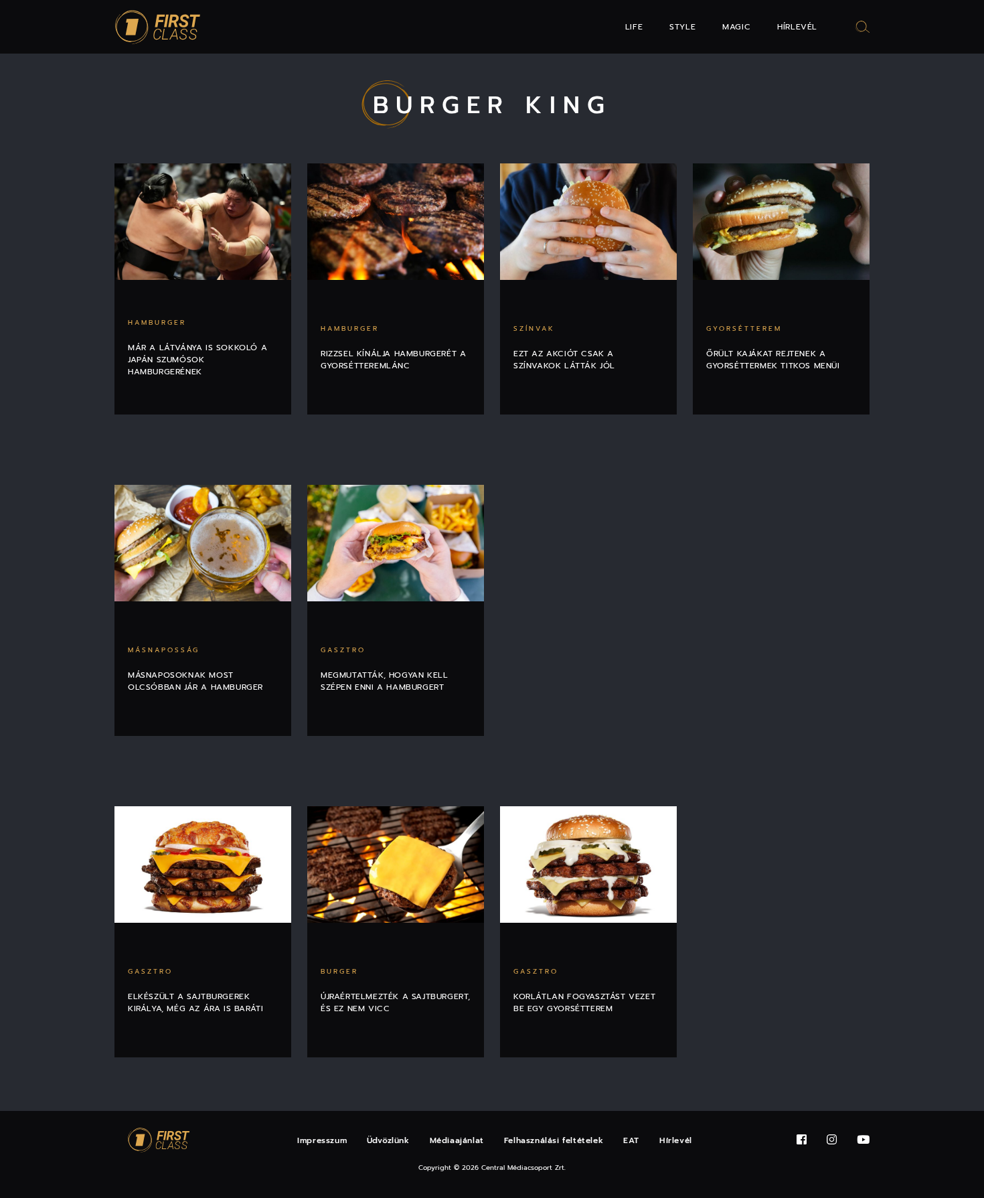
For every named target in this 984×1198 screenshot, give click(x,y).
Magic (736, 27)
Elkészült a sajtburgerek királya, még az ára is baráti (195, 1002)
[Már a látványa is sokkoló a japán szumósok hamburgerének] (202, 221)
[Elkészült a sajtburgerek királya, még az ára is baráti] (202, 864)
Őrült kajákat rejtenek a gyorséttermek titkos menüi (773, 360)
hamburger (157, 322)
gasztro (343, 650)
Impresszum (322, 1140)
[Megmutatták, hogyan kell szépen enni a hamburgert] (395, 543)
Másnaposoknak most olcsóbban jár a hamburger (195, 681)
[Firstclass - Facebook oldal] (802, 1140)
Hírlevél (797, 27)
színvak (534, 328)
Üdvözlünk (388, 1140)
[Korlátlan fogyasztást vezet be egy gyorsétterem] (588, 864)
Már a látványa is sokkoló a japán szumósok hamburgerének (197, 360)
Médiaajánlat (457, 1140)
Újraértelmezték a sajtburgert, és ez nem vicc (396, 1002)
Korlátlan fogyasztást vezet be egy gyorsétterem (584, 1002)
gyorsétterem (744, 328)
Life (634, 27)
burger (339, 971)
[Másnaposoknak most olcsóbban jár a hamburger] (202, 543)
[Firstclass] (157, 27)
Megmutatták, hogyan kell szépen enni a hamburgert (384, 681)
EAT (631, 1140)
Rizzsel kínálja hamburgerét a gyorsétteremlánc (393, 360)
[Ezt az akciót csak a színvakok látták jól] (588, 221)
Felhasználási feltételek (553, 1140)
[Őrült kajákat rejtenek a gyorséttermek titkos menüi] (781, 221)
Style (682, 27)
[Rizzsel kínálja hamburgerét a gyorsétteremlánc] (395, 221)
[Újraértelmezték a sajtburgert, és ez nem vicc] (395, 864)
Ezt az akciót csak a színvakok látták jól (564, 360)
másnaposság (163, 650)
